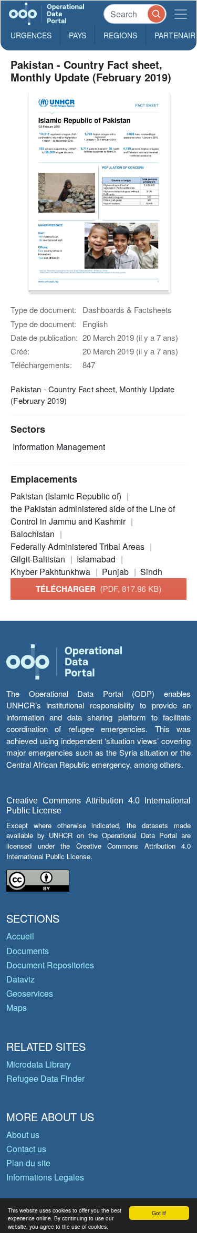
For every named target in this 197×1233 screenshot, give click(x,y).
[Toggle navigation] (181, 14)
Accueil (20, 936)
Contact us (26, 1149)
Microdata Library (38, 1064)
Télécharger (98, 588)
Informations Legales (45, 1177)
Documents (27, 951)
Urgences (31, 35)
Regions (120, 35)
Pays (77, 35)
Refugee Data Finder (45, 1078)
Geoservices (29, 993)
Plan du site (28, 1163)
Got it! (159, 1213)
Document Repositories (50, 965)
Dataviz (20, 979)
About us (22, 1134)
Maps (16, 1007)
